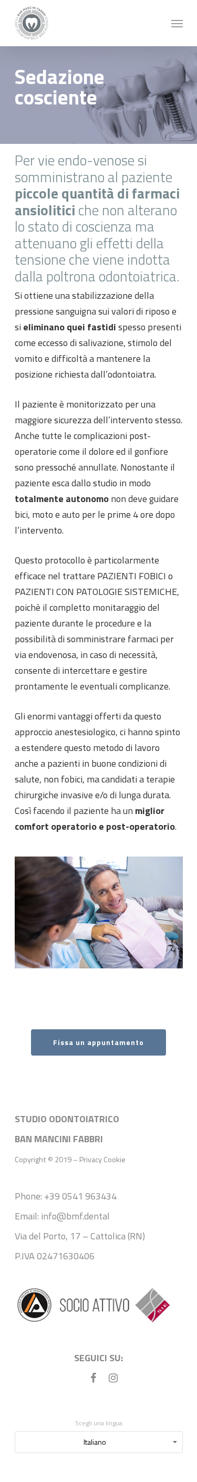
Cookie (114, 1159)
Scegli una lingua (98, 1423)
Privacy (90, 1159)
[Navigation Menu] (177, 23)
